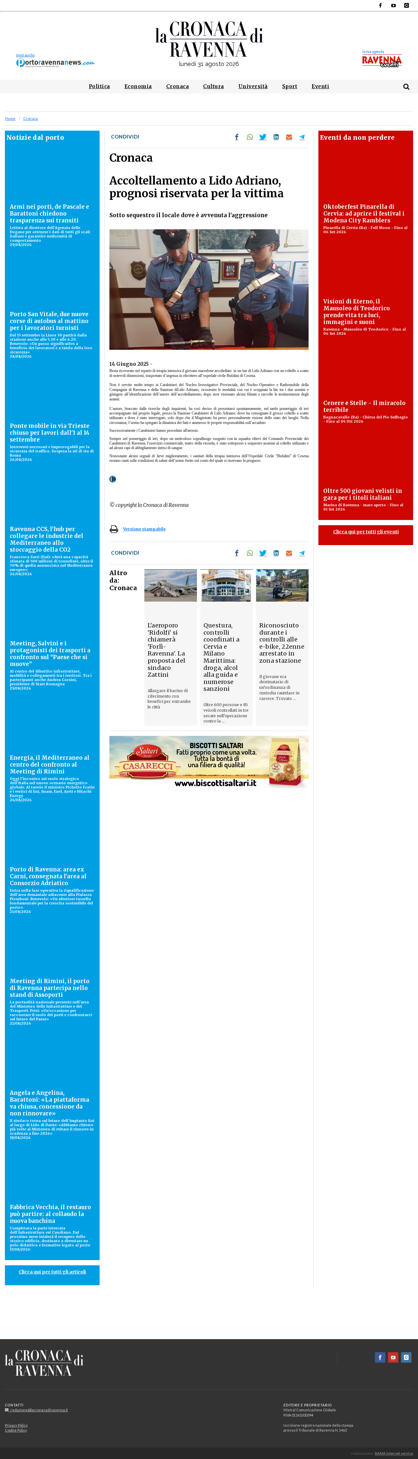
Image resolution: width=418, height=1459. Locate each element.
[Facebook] (380, 5)
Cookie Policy (16, 1430)
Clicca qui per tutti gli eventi (366, 532)
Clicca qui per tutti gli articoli (52, 1272)
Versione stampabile (144, 529)
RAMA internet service (394, 1453)
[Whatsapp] (249, 136)
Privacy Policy (16, 1425)
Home (10, 118)
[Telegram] (302, 136)
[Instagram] (406, 5)
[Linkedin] (275, 136)
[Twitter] (262, 136)
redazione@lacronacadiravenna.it (38, 1410)
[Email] (289, 136)
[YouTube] (393, 5)
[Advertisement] (209, 1316)
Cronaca (30, 118)
